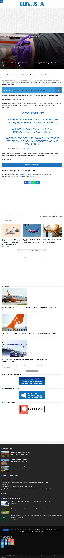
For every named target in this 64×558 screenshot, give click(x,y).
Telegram (31, 176)
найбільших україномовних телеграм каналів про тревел (23, 488)
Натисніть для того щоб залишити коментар (32, 257)
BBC (38, 76)
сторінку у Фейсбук (19, 174)
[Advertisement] (32, 19)
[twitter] (30, 182)
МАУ (42, 531)
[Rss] (12, 543)
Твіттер (13, 176)
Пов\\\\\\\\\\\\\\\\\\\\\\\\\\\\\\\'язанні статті (11, 221)
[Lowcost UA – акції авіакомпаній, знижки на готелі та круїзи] (32, 2)
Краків (29, 529)
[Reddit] (6, 543)
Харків (54, 529)
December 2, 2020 (25, 148)
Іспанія (34, 529)
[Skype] (2, 543)
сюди (4, 493)
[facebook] (26, 182)
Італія (32, 531)
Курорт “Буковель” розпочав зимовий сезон (14, 213)
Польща (24, 529)
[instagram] (9, 543)
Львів (50, 529)
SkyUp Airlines (18, 529)
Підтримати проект (32, 164)
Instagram (28, 174)
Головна (4, 36)
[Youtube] (12, 540)
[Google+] (9, 540)
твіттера (17, 482)
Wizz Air (39, 529)
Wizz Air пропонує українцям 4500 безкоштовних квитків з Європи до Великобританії (32, 240)
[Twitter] (6, 540)
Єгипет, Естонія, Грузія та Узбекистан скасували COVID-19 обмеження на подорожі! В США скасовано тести (11, 241)
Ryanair (11, 529)
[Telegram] (2, 546)
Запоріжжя (45, 529)
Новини (9, 36)
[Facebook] (2, 540)
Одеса (27, 531)
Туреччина (37, 531)
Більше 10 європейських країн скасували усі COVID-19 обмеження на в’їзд (52, 240)
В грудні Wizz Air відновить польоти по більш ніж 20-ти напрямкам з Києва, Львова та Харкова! (48, 214)
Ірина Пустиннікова (15, 454)
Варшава (22, 531)
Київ (59, 529)
